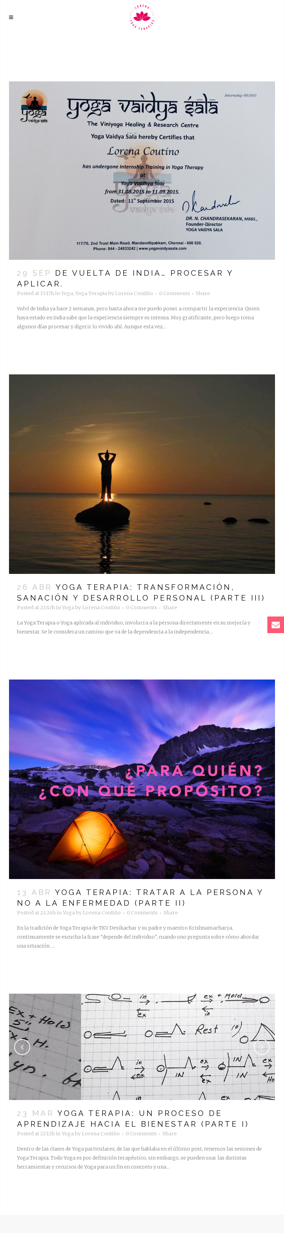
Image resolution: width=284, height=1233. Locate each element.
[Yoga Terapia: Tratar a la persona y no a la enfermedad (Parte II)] (142, 779)
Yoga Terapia (91, 293)
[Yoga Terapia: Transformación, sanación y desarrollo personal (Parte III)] (142, 474)
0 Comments (174, 293)
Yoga (67, 293)
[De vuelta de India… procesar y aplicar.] (142, 170)
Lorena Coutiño (134, 293)
